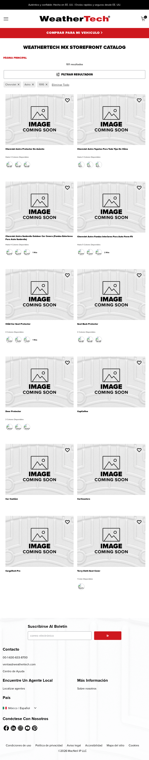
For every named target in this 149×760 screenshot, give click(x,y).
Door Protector (13, 411)
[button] (67, 100)
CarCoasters (83, 499)
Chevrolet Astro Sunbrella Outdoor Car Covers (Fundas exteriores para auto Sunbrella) (39, 238)
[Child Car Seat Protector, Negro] (9, 340)
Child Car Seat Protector (18, 324)
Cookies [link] (134, 745)
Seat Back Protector (87, 324)
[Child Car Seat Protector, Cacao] (18, 340)
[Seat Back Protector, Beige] (90, 340)
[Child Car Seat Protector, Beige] (27, 340)
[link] (6, 728)
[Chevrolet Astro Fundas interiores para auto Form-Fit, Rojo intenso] (99, 252)
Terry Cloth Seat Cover (88, 570)
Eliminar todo (60, 85)
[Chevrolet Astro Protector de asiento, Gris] (27, 165)
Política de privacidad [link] (49, 745)
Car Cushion (11, 499)
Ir (108, 636)
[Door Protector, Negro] (9, 427)
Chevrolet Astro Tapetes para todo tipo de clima (102, 149)
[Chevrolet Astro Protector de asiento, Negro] (9, 165)
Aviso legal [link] (74, 745)
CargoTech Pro (12, 570)
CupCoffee (82, 411)
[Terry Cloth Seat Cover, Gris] (81, 587)
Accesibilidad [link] (93, 745)
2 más (106, 252)
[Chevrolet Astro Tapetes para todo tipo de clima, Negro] (81, 165)
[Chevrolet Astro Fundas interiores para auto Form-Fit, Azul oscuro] (90, 252)
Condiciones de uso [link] (18, 745)
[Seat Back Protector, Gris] (99, 340)
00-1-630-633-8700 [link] (15, 657)
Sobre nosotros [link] (86, 688)
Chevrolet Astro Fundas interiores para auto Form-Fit (105, 236)
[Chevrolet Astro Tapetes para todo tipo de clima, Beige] (90, 165)
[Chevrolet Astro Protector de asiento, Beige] (18, 165)
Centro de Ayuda (13, 671)
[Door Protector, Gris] (27, 427)
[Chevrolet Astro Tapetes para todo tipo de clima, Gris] (99, 165)
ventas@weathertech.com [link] (19, 664)
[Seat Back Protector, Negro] (81, 340)
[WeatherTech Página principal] (74, 18)
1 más (35, 252)
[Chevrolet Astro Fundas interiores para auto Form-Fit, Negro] (81, 252)
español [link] (25, 708)
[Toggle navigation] (6, 19)
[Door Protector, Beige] (18, 427)
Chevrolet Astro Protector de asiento (24, 149)
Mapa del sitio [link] (115, 745)
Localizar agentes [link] (14, 688)
